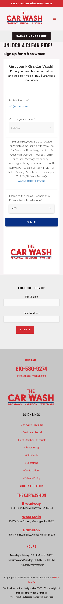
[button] (31, 36)
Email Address (32, 313)
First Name (31, 296)
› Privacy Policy (31, 478)
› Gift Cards (31, 455)
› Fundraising (31, 447)
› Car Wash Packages (31, 424)
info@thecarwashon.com (31, 375)
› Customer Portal (31, 432)
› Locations (31, 462)
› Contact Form (31, 470)
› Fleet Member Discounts (31, 439)
